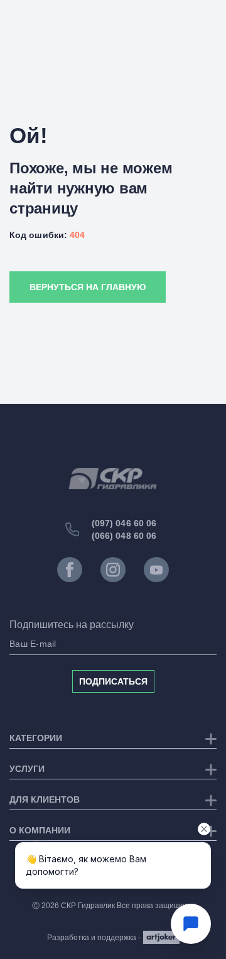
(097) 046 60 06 (124, 523)
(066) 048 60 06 (124, 536)
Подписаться (113, 681)
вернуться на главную (88, 287)
